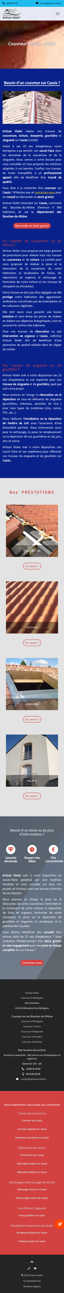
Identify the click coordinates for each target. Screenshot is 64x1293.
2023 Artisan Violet (33, 1275)
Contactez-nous (32, 963)
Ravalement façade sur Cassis (32, 1232)
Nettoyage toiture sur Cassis (32, 1189)
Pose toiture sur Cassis (32, 1155)
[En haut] (32, 1262)
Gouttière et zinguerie (32, 1208)
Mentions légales (32, 1286)
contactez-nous (45, 192)
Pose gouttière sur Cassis (32, 1215)
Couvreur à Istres (32, 1026)
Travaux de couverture (32, 1113)
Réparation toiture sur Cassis (32, 1172)
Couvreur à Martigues (32, 997)
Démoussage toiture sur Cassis (32, 1197)
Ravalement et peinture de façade (32, 1225)
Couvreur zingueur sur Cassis (32, 1129)
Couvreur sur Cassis (32, 1120)
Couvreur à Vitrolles (32, 1036)
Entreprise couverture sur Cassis (32, 1137)
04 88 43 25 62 (12, 3)
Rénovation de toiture (32, 1148)
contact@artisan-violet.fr (50, 3)
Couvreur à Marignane (32, 1031)
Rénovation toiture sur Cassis (32, 1163)
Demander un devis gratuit (32, 226)
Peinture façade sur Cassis (32, 1241)
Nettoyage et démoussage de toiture (32, 1182)
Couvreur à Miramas (32, 1041)
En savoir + (32, 566)
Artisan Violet (32, 992)
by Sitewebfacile (32, 1280)
